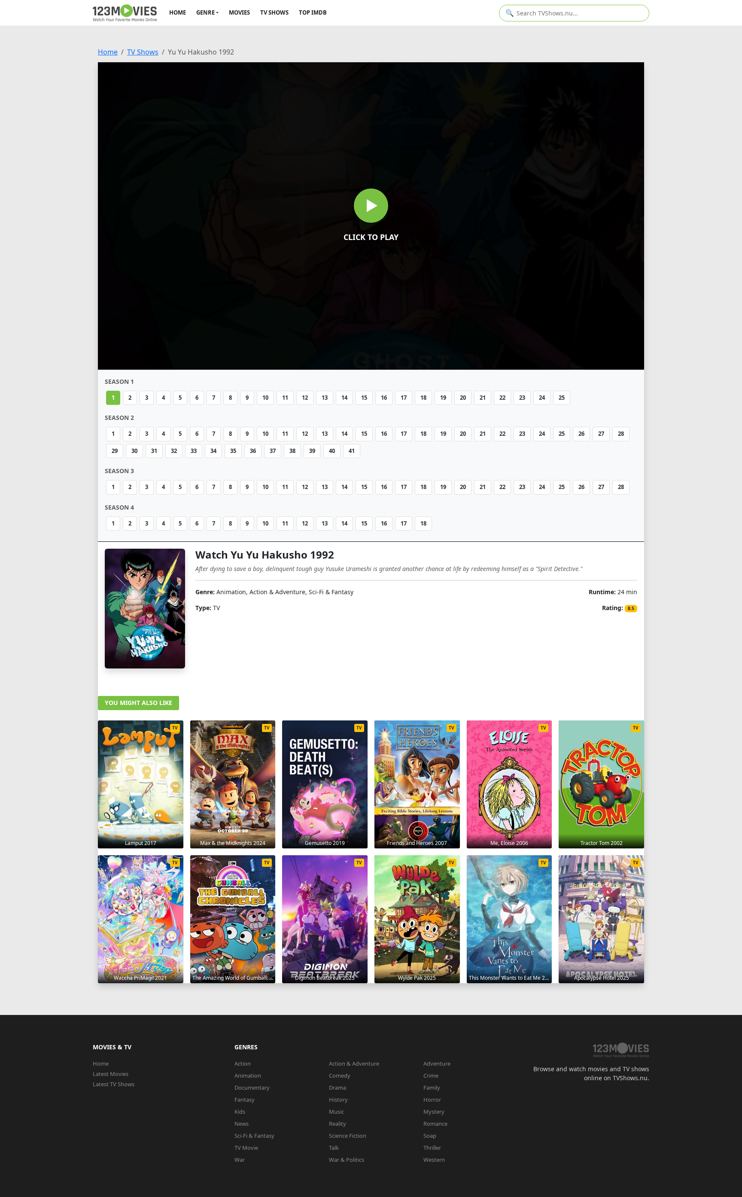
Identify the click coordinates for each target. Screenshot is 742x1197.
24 (542, 397)
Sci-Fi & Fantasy (254, 1135)
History (338, 1099)
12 (305, 397)
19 (443, 397)
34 (213, 451)
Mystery (433, 1111)
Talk (334, 1147)
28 (621, 433)
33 (194, 451)
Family (431, 1087)
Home (108, 52)
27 (601, 433)
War (239, 1160)
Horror (432, 1099)
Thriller (432, 1147)
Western (434, 1160)
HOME (177, 12)
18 (423, 397)
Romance (435, 1123)
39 (312, 451)
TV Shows (142, 52)
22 (502, 397)
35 (233, 451)
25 (562, 397)
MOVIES (239, 12)
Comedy (339, 1075)
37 (273, 451)
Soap (429, 1135)
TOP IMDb (313, 12)
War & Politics (346, 1160)
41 (352, 451)
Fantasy (244, 1099)
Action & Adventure (354, 1063)
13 (325, 397)
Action (242, 1063)
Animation (247, 1075)
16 (384, 397)
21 (483, 397)
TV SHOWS (274, 12)
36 (253, 451)
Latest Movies (110, 1074)
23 (522, 397)
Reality (337, 1123)
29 (115, 451)
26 (581, 433)
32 (174, 451)
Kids (239, 1111)
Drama (337, 1087)
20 (463, 397)
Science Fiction (347, 1135)
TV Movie (246, 1147)
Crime (430, 1075)
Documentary (252, 1087)
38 (292, 451)
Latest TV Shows (113, 1084)
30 (134, 451)
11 (285, 397)
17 (404, 397)
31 (154, 451)
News (241, 1123)
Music (336, 1111)
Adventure (436, 1063)
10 (265, 397)
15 (364, 397)
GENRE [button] (205, 12)
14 (344, 397)
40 (332, 451)
